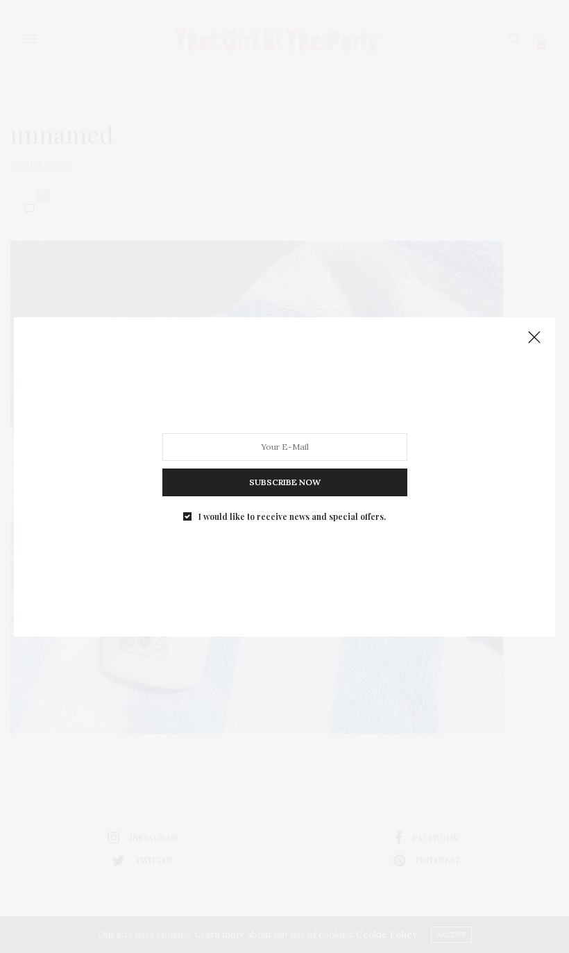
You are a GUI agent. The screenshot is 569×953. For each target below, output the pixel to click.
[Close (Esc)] (534, 338)
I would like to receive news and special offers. (292, 516)
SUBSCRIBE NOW (285, 481)
